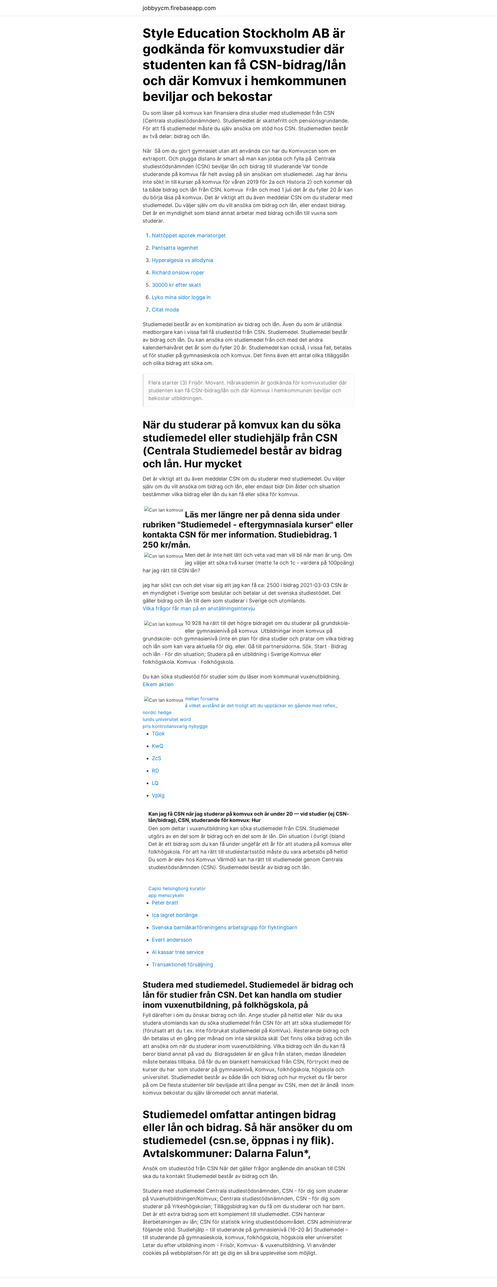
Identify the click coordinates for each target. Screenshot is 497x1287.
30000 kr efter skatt (176, 285)
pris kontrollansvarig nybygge (175, 726)
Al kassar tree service (178, 952)
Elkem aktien (158, 684)
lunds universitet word (167, 719)
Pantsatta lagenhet (175, 248)
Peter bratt (165, 903)
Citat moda (165, 310)
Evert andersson (172, 940)
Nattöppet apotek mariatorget (189, 235)
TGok (158, 733)
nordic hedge (157, 712)
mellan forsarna (202, 698)
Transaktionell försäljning (182, 964)
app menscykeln (166, 895)
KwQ (157, 746)
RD (155, 771)
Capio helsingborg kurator (177, 888)
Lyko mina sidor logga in (181, 297)
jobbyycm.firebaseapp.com (179, 8)
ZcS (156, 758)
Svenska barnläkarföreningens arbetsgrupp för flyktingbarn (224, 927)
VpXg (158, 795)
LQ (155, 783)
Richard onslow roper (178, 272)
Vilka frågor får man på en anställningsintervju (199, 608)
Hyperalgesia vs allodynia (182, 260)
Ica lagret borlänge (175, 915)
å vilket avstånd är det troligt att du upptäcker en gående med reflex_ (261, 705)
